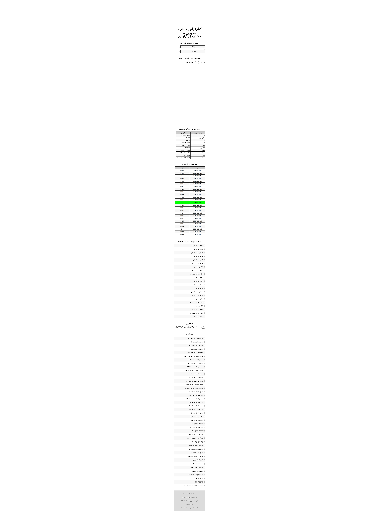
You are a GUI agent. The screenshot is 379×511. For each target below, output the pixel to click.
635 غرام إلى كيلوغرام (196, 252)
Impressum (189, 504)
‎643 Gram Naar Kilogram (195, 392)
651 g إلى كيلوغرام (197, 309)
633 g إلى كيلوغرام (197, 245)
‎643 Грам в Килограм (196, 342)
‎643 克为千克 (199, 478)
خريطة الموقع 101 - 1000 (189, 497)
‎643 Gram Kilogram (197, 467)
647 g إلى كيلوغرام (197, 295)
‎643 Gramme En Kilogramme (194, 370)
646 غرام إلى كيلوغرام (196, 292)
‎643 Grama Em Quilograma (194, 399)
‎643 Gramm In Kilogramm (195, 352)
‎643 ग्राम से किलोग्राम (197, 431)
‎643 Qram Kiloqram (197, 420)
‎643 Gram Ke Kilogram (196, 434)
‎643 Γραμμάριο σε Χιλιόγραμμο (193, 356)
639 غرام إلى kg (198, 267)
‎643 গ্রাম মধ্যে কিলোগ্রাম (197, 423)
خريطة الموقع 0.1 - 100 (189, 493)
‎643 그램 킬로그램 (197, 442)
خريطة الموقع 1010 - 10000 (189, 501)
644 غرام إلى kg (198, 284)
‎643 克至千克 (199, 482)
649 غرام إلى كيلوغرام (196, 302)
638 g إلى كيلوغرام (197, 263)
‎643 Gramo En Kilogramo (195, 360)
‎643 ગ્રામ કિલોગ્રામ (197, 464)
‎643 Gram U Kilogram (196, 374)
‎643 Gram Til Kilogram (196, 349)
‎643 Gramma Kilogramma (195, 367)
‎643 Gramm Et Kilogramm (195, 363)
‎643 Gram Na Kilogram (196, 345)
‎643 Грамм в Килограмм (195, 449)
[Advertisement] (157, 30)
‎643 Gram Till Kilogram (196, 409)
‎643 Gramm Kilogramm (196, 377)
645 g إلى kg (199, 288)
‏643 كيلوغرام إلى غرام (196, 416)
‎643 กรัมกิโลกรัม (198, 460)
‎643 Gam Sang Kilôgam (196, 474)
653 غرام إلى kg (198, 316)
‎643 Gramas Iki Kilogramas (194, 384)
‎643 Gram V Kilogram (196, 452)
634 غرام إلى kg (198, 249)
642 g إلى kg (199, 277)
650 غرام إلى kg (198, 306)
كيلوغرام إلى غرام (189, 29)
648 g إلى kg (199, 299)
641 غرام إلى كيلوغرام (196, 274)
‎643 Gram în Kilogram (196, 402)
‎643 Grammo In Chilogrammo (194, 381)
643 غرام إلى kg (198, 281)
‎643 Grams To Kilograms (195, 338)
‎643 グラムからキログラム (195, 438)
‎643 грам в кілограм (197, 471)
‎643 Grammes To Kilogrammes (193, 486)
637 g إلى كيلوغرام (197, 260)
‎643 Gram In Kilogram (196, 413)
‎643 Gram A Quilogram (196, 427)
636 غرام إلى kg (198, 256)
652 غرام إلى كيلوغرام (196, 313)
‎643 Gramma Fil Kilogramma (194, 388)
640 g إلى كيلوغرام (197, 270)
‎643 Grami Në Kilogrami (195, 456)
